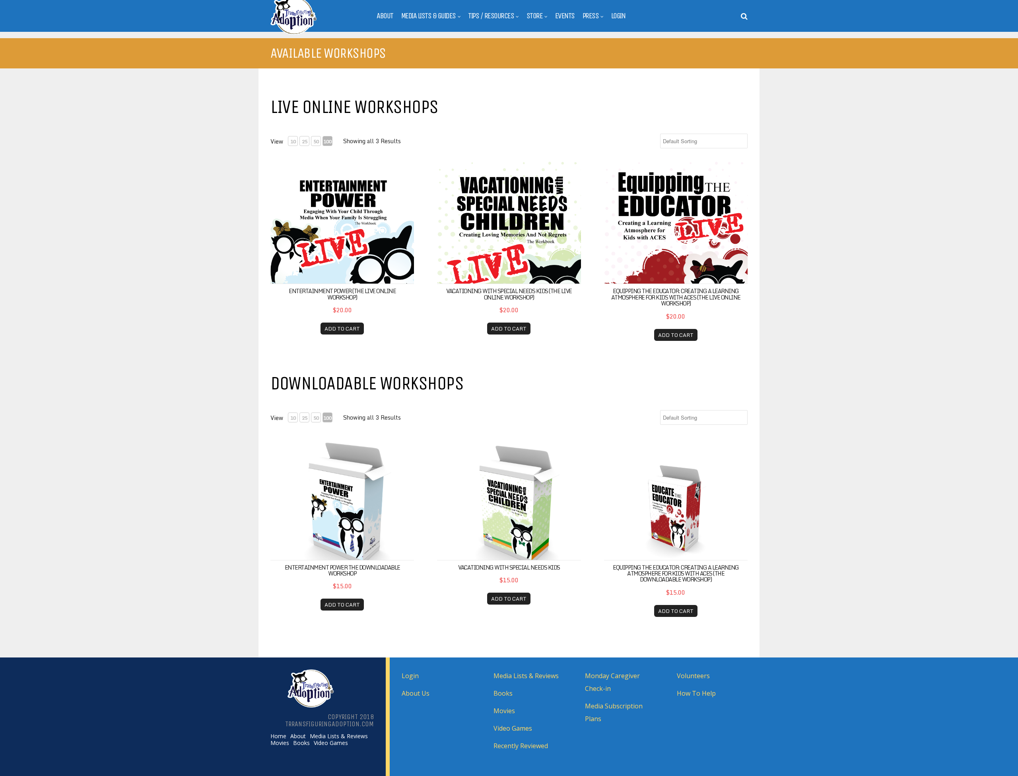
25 (304, 141)
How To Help (696, 693)
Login (618, 16)
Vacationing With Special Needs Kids (509, 567)
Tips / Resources (491, 16)
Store (534, 16)
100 (327, 141)
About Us (415, 693)
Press (591, 16)
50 (316, 141)
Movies (279, 743)
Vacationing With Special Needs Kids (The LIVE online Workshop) (509, 293)
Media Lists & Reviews (339, 736)
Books (301, 743)
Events (565, 16)
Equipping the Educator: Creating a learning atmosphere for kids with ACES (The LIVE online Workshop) (675, 297)
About (385, 16)
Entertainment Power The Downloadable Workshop (342, 570)
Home (278, 736)
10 (293, 141)
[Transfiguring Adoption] (313, 33)
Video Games (331, 743)
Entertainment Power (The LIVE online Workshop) (342, 293)
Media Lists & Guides (428, 16)
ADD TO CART (342, 328)
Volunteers (693, 675)
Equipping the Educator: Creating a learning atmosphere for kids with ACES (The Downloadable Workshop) (676, 573)
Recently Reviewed (520, 745)
